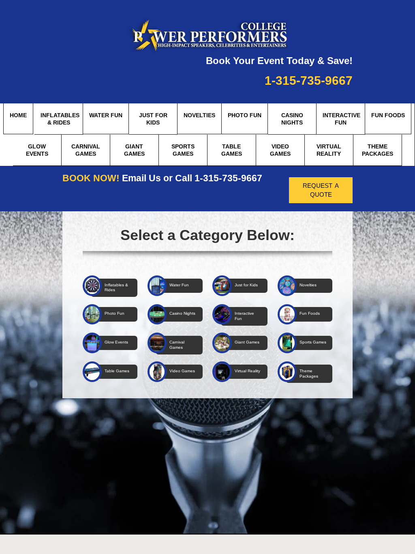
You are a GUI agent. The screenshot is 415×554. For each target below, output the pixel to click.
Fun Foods (388, 115)
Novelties (199, 115)
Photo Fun (244, 115)
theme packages (377, 150)
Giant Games (134, 150)
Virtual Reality (329, 150)
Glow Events (37, 150)
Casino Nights (292, 119)
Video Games (280, 150)
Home (18, 115)
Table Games (231, 150)
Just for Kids (153, 119)
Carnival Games (85, 150)
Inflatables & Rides (60, 119)
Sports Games (183, 150)
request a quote (321, 189)
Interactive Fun (341, 119)
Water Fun (105, 115)
